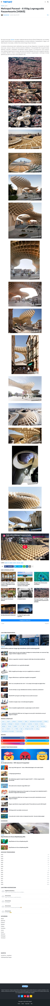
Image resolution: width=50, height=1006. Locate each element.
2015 (25, 872)
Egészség (3, 920)
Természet (3, 937)
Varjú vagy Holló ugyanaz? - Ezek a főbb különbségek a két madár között (26, 767)
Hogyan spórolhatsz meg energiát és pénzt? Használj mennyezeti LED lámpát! (27, 804)
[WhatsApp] (24, 566)
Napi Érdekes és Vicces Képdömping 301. (18, 841)
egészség (4, 724)
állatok (26, 721)
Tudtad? (30, 1001)
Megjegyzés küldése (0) (25, 620)
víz (19, 726)
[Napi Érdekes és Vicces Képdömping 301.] (4, 841)
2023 (25, 860)
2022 (25, 862)
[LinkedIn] (27, 566)
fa (8, 562)
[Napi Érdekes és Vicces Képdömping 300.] (4, 847)
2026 (25, 854)
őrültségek (10, 724)
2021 (25, 864)
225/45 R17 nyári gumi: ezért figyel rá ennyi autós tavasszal (23, 695)
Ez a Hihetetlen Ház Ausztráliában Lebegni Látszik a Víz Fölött (24, 584)
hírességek (43, 726)
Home (19, 1003)
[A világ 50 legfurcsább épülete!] (25, 609)
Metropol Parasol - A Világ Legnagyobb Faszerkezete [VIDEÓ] (41, 600)
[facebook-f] (19, 996)
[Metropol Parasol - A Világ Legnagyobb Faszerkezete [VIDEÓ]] (41, 593)
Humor (2, 930)
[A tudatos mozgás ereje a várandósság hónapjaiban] (4, 702)
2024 (25, 858)
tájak (21, 728)
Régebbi (46, 623)
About (22, 1003)
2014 (25, 874)
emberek (14, 721)
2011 (25, 880)
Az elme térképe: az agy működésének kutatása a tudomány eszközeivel (26, 689)
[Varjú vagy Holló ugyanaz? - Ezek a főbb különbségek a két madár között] (4, 767)
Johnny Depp (19, 731)
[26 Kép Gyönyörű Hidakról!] (8, 609)
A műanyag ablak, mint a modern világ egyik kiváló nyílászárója (8, 584)
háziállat (15, 726)
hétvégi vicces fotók (29, 728)
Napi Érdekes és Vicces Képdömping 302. (13, 836)
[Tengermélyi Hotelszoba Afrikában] (41, 576)
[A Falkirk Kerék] (25, 593)
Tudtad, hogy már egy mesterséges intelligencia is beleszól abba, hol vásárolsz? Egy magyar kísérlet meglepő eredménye (29, 653)
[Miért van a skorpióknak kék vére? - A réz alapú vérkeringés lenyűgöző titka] (4, 683)
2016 (25, 870)
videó (22, 562)
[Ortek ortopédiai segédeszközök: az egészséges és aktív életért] (4, 708)
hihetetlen (23, 724)
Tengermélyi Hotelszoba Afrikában (40, 583)
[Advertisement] (25, 28)
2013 (25, 876)
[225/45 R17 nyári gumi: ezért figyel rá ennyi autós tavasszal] (4, 696)
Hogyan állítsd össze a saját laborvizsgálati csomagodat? (22, 677)
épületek (3, 726)
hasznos (36, 724)
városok (18, 562)
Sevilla (12, 39)
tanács (41, 724)
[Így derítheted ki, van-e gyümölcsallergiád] (4, 665)
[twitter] (22, 996)
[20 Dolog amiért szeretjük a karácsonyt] (4, 810)
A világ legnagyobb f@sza (15, 773)
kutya (28, 726)
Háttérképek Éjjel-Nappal (6, 957)
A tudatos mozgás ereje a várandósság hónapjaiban (21, 701)
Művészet (3, 934)
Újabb (3, 623)
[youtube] (25, 996)
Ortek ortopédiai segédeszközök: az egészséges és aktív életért (24, 708)
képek (11, 562)
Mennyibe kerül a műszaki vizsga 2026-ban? (19, 785)
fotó (37, 726)
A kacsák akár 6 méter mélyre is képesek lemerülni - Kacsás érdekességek (26, 816)
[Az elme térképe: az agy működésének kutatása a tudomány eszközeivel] (4, 689)
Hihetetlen (3, 928)
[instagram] (28, 996)
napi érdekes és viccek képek (36, 721)
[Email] (30, 566)
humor (3, 721)
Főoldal (2, 5)
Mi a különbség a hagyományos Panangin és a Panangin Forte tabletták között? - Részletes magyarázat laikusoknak (28, 792)
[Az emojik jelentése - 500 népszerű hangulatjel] (25, 754)
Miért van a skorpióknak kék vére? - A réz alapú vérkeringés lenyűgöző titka (27, 683)
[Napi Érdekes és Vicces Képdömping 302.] (25, 828)
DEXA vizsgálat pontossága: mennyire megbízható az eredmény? (24, 671)
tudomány (30, 724)
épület (6, 5)
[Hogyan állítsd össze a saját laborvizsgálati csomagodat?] (4, 677)
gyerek (32, 726)
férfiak (16, 728)
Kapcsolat (27, 1003)
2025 (25, 856)
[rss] (31, 996)
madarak (8, 728)
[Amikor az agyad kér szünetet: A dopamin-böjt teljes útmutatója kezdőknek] (4, 659)
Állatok (2, 918)
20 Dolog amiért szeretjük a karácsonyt (18, 810)
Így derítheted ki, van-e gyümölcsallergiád (19, 665)
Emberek (3, 922)
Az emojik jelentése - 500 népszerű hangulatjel (15, 763)
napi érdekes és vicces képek (8, 731)
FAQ (31, 1003)
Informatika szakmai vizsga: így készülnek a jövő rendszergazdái (20, 648)
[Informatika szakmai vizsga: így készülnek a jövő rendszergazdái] (25, 640)
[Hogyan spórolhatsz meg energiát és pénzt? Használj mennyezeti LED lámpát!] (4, 804)
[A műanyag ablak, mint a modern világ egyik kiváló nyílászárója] (8, 576)
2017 (25, 868)
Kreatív (2, 932)
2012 (25, 878)
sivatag (37, 728)
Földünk (45, 721)
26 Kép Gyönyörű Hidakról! (8, 615)
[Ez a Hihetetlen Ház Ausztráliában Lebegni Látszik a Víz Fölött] (25, 576)
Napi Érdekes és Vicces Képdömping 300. (18, 847)
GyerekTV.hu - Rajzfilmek (6, 955)
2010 (25, 882)
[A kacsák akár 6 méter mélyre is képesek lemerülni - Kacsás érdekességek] (4, 816)
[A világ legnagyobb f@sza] (4, 773)
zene (3, 728)
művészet (17, 724)
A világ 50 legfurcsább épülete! (24, 615)
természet (20, 721)
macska (9, 726)
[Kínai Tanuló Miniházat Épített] (8, 593)
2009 (25, 884)
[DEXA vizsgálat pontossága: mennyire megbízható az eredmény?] (4, 671)
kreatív (14, 562)
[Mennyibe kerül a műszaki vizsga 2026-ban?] (4, 786)
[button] (1, 2)
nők (23, 726)
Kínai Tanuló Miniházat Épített (7, 599)
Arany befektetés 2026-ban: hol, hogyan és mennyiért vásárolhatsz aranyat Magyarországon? (27, 714)
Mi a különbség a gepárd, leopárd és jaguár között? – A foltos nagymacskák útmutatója (26, 779)
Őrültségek (3, 936)
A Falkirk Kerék (22, 599)
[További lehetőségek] (32, 566)
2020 (25, 866)
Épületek (3, 924)
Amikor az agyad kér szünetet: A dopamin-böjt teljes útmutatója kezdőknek (27, 659)
